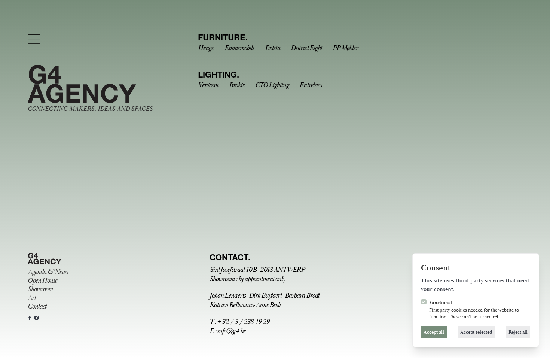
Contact (37, 306)
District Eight (306, 48)
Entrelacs (310, 85)
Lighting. (218, 74)
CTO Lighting (271, 85)
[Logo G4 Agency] (44, 259)
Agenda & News (47, 272)
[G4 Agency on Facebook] (30, 318)
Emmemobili (239, 48)
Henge (205, 48)
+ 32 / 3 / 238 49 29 (243, 322)
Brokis (236, 85)
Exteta (272, 48)
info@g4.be (231, 331)
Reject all (518, 332)
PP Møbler (345, 48)
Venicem (208, 85)
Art (32, 297)
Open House (42, 280)
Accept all (434, 332)
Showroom (40, 289)
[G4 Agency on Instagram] (36, 318)
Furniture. (223, 37)
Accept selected (476, 332)
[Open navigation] (34, 39)
